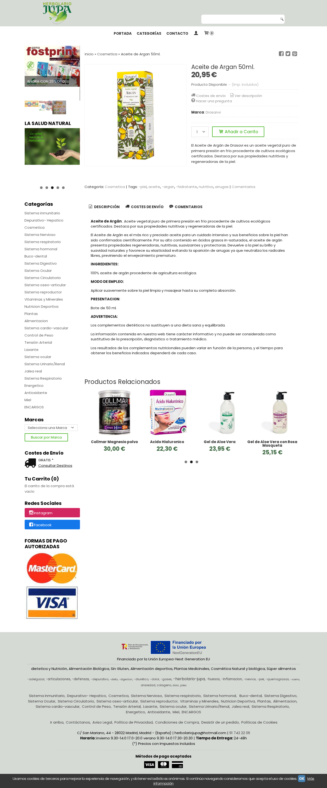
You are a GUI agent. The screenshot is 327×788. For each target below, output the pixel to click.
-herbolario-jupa (189, 679)
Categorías (149, 33)
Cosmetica (34, 227)
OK (301, 778)
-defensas (80, 679)
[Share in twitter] (288, 54)
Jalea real (33, 371)
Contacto (177, 33)
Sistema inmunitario (42, 213)
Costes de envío (211, 95)
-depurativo (99, 679)
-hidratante (186, 186)
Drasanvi (213, 112)
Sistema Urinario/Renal (44, 363)
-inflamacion (231, 679)
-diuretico (141, 679)
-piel (143, 186)
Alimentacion (36, 320)
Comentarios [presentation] (188, 206)
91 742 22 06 (239, 732)
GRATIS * (45, 460)
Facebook (42, 524)
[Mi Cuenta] (196, 33)
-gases (166, 679)
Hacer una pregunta (214, 100)
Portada (123, 33)
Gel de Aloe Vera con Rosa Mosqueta (272, 443)
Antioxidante (35, 392)
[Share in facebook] (281, 54)
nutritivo (206, 186)
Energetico (34, 385)
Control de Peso (38, 335)
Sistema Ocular (38, 270)
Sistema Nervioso (40, 234)
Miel (27, 399)
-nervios (250, 679)
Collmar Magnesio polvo (114, 441)
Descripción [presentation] (106, 206)
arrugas (222, 186)
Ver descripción (248, 95)
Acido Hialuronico (167, 441)
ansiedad (148, 685)
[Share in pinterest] (294, 54)
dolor (176, 685)
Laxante (31, 349)
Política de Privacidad (133, 722)
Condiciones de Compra (177, 722)
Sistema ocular (37, 356)
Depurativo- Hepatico (43, 220)
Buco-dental (35, 256)
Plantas (31, 313)
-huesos (213, 679)
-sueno (294, 679)
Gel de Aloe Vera (220, 441)
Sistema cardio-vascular (46, 328)
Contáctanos (78, 722)
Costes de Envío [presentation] (147, 206)
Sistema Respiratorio (43, 378)
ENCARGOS (34, 407)
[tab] (104, 207)
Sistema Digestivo (40, 263)
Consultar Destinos (55, 465)
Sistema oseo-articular (45, 284)
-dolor (154, 679)
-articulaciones (58, 679)
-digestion (125, 679)
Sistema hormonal (40, 248)
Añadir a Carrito (241, 132)
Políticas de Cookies (259, 722)
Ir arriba (56, 722)
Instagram (43, 512)
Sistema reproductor (43, 292)
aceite (154, 186)
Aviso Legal (102, 722)
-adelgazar (36, 679)
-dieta (114, 679)
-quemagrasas (277, 679)
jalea (183, 685)
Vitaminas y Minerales (43, 299)
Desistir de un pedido (220, 722)
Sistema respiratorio (42, 241)
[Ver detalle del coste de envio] (31, 463)
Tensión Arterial (38, 342)
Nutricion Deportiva (41, 306)
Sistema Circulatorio (42, 277)
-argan (168, 186)
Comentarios (243, 186)
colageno (164, 685)
